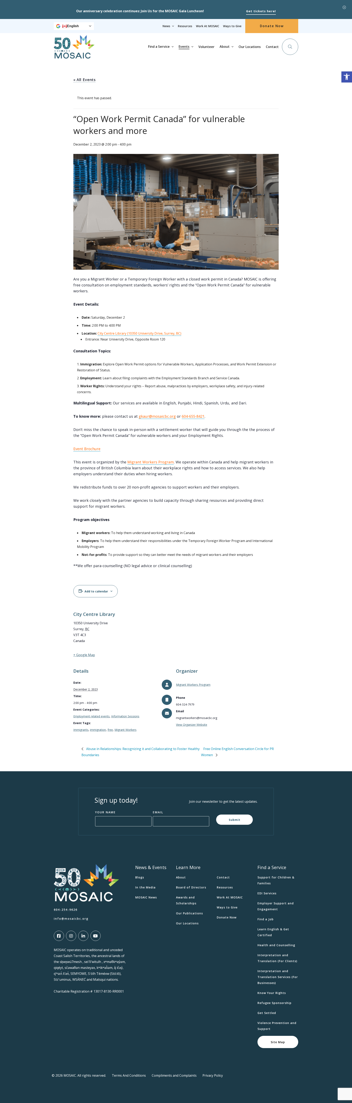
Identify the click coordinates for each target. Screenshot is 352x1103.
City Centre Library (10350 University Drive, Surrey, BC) (139, 333)
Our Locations (250, 47)
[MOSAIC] (74, 55)
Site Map (278, 1042)
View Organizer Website (191, 725)
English (73, 26)
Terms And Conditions (129, 1075)
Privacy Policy (212, 1075)
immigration (98, 730)
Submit (234, 820)
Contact (272, 47)
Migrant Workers (125, 730)
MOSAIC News (146, 897)
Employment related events (91, 716)
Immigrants (80, 730)
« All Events (84, 79)
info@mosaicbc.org (71, 918)
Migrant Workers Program (193, 685)
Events (184, 46)
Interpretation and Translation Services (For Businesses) (277, 977)
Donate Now (272, 26)
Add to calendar (96, 591)
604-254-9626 (65, 910)
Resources (185, 26)
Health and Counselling (276, 945)
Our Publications (189, 913)
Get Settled (266, 1013)
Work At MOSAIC (207, 26)
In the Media (145, 887)
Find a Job (265, 919)
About (225, 46)
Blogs (139, 877)
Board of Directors (191, 887)
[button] (346, 76)
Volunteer (206, 47)
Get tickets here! (261, 11)
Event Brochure (86, 448)
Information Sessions (125, 716)
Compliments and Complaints (174, 1075)
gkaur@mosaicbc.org (157, 416)
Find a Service (159, 46)
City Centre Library (94, 614)
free (110, 730)
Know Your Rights (271, 993)
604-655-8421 (193, 416)
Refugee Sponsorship (274, 1003)
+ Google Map (84, 655)
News (166, 26)
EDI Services (266, 893)
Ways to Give (232, 26)
